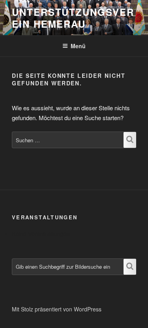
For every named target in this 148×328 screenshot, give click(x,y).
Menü (78, 46)
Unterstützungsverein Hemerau (73, 17)
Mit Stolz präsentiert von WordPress (56, 309)
